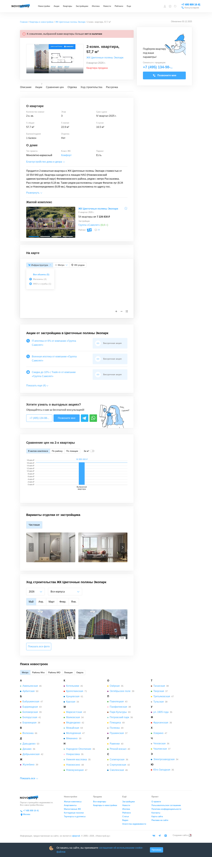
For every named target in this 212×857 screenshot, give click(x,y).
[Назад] (31, 547)
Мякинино (72, 738)
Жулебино (28, 764)
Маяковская (73, 717)
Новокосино (73, 764)
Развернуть (32, 192)
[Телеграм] (160, 835)
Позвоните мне (66, 418)
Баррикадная (30, 706)
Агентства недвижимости (134, 824)
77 (99, 230)
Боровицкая (29, 722)
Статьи (125, 816)
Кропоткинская (74, 691)
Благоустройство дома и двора (44, 161)
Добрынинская (31, 754)
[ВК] (154, 835)
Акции (56, 6)
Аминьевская (30, 686)
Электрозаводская (164, 759)
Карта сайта (157, 816)
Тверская (158, 691)
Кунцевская (72, 696)
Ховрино (158, 733)
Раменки (115, 743)
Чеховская (159, 743)
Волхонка (28, 733)
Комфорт (66, 155)
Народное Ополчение (78, 749)
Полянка (115, 728)
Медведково (73, 722)
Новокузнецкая (75, 770)
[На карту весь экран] (127, 311)
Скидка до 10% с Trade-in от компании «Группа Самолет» (54, 374)
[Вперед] (122, 547)
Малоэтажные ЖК (72, 809)
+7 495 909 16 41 (190, 4)
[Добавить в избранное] (125, 209)
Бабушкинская (31, 701)
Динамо (27, 749)
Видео (125, 820)
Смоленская (117, 770)
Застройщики (82, 6)
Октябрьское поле (120, 691)
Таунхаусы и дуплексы (75, 816)
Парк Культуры (118, 712)
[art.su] (190, 835)
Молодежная (73, 733)
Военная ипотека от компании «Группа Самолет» (54, 358)
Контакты (155, 813)
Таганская (159, 686)
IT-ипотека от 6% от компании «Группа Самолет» (54, 343)
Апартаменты (70, 805)
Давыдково (29, 743)
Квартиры (67, 6)
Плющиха (115, 722)
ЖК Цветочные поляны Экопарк (104, 57)
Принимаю (156, 850)
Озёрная (115, 686)
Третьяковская (161, 696)
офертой (75, 836)
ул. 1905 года (161, 712)
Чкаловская (160, 748)
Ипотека (95, 6)
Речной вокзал (118, 749)
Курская (70, 701)
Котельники (72, 686)
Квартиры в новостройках (105, 805)
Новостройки (44, 6)
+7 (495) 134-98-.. (39, 418)
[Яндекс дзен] (165, 835)
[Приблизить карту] (116, 311)
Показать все (27, 778)
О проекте (156, 801)
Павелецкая (117, 701)
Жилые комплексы (72, 801)
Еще (129, 6)
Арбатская (29, 691)
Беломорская (30, 712)
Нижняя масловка (76, 759)
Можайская (72, 728)
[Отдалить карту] (121, 311)
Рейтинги (119, 6)
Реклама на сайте (159, 820)
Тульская (158, 701)
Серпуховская (118, 764)
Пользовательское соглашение (166, 805)
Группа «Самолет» (89, 225)
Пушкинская (117, 733)
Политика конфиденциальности (166, 809)
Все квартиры (99, 801)
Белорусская (30, 717)
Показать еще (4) (36, 385)
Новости (107, 6)
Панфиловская (118, 706)
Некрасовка (73, 754)
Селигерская (117, 759)
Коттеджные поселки (74, 813)
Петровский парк (119, 717)
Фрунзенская (160, 722)
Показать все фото (39, 646)
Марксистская (74, 712)
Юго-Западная (161, 769)
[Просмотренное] (175, 6)
